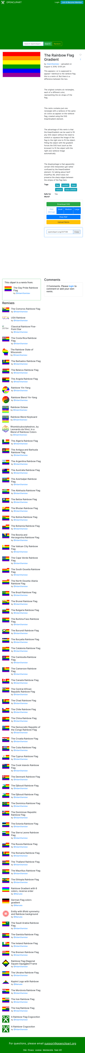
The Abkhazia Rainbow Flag (25, 490)
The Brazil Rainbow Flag (23, 592)
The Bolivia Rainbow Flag (24, 517)
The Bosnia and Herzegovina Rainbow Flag (25, 536)
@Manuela (18, 894)
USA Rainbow (18, 317)
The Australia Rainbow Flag (25, 470)
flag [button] (57, 185)
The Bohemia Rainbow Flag (25, 526)
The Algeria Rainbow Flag (24, 441)
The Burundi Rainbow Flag (25, 630)
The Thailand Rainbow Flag (25, 861)
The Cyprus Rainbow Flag (24, 756)
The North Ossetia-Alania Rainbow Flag (24, 582)
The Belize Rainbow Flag (24, 499)
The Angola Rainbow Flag (24, 379)
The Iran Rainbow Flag (22, 999)
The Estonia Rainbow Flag (24, 823)
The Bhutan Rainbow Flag (24, 508)
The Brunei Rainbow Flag (24, 601)
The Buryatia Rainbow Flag (25, 639)
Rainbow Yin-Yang (20, 387)
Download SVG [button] (63, 204)
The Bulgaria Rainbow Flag (25, 610)
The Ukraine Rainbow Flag (25, 972)
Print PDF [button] (63, 217)
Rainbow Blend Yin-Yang (24, 397)
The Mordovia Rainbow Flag (25, 990)
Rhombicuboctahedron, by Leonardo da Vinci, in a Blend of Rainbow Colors (25, 429)
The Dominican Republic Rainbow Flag (24, 813)
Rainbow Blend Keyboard (24, 417)
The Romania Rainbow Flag (25, 853)
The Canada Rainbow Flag (25, 680)
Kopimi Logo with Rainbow (25, 981)
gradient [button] (65, 185)
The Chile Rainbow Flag (23, 709)
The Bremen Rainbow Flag (25, 952)
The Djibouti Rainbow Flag (25, 785)
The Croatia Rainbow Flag (24, 738)
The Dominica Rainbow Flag (25, 803)
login (71, 286)
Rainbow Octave (19, 407)
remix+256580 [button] (70, 190)
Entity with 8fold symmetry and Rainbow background (25, 912)
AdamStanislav (53, 64)
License (38, 1050)
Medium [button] (68, 209)
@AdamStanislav (23, 293)
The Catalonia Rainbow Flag (25, 648)
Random (57, 44)
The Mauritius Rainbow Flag (25, 870)
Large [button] (77, 209)
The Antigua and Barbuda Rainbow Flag (24, 451)
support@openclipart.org (60, 1043)
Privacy (31, 1050)
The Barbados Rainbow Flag (26, 361)
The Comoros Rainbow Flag (25, 309)
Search (47, 44)
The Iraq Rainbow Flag (22, 1008)
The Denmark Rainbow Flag (25, 776)
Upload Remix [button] (63, 222)
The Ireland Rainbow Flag (24, 943)
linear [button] (74, 185)
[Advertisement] (42, 23)
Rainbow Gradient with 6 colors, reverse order (24, 889)
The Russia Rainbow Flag (24, 844)
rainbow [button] (59, 190)
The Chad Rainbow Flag (23, 700)
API (60, 1050)
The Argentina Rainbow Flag (26, 461)
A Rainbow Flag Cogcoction (25, 1017)
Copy (76, 232)
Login (57, 2)
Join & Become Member (72, 2)
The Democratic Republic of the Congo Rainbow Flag (25, 728)
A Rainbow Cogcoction (23, 1026)
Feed (56, 1050)
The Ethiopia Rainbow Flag (25, 879)
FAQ (25, 1050)
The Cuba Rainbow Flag (23, 747)
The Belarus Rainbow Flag (24, 370)
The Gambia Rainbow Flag (25, 934)
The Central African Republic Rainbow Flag (23, 690)
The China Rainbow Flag (24, 718)
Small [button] (60, 209)
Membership (48, 1050)
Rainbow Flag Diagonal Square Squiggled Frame (24, 962)
